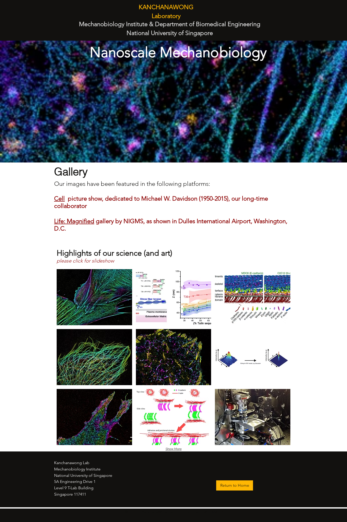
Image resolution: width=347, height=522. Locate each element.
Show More (174, 449)
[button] (94, 297)
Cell (59, 198)
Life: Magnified (74, 221)
